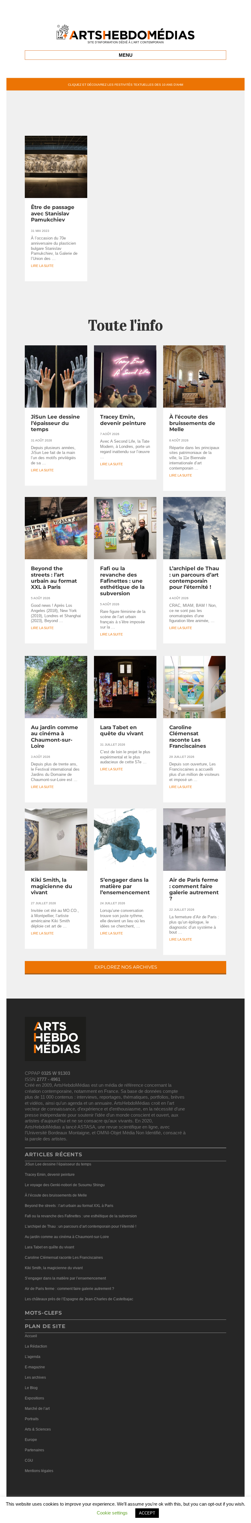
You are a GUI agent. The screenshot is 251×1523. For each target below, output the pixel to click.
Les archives (35, 1377)
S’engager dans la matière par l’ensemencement (125, 886)
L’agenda (32, 1357)
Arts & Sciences (38, 1429)
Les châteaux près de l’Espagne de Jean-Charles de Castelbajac (79, 1299)
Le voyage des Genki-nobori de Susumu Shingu (65, 1185)
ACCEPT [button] (147, 1513)
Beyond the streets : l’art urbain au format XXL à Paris (54, 577)
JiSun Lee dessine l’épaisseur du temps (55, 423)
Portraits (32, 1419)
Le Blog (31, 1388)
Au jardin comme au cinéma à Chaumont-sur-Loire (54, 736)
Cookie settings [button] (112, 1512)
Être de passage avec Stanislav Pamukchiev (52, 213)
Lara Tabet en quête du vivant (121, 730)
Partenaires (34, 1450)
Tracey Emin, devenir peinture (123, 420)
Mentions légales (39, 1471)
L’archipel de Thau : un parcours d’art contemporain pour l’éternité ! (194, 577)
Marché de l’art (37, 1408)
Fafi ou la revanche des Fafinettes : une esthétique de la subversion (122, 580)
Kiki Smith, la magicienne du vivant (51, 886)
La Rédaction (36, 1346)
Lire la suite (42, 266)
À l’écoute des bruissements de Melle (192, 423)
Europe (31, 1440)
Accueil (31, 1336)
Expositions (34, 1398)
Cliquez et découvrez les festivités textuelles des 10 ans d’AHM (125, 84)
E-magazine (35, 1367)
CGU (29, 1460)
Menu (126, 55)
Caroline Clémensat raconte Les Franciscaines (187, 736)
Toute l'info (125, 325)
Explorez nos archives (125, 967)
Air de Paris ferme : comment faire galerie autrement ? (194, 889)
